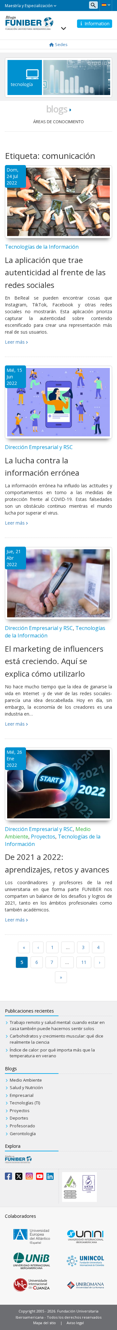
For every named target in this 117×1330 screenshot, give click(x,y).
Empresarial (21, 1095)
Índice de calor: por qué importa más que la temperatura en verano (52, 1053)
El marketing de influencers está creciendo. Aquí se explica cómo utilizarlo (54, 661)
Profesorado (22, 1126)
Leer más (15, 342)
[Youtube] (39, 1178)
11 (83, 962)
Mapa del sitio (44, 1322)
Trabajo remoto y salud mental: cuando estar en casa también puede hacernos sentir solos (57, 1025)
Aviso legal (75, 1322)
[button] (106, 5)
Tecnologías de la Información (42, 246)
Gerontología (23, 1133)
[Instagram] (29, 1178)
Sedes (61, 44)
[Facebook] (8, 1178)
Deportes (19, 1118)
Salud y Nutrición (26, 1087)
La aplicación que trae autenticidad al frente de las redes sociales (55, 272)
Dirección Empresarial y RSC (39, 447)
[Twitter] (18, 1178)
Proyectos (43, 836)
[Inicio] (29, 22)
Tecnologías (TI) (25, 1103)
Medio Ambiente (26, 1080)
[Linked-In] (50, 1178)
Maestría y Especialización (29, 5)
